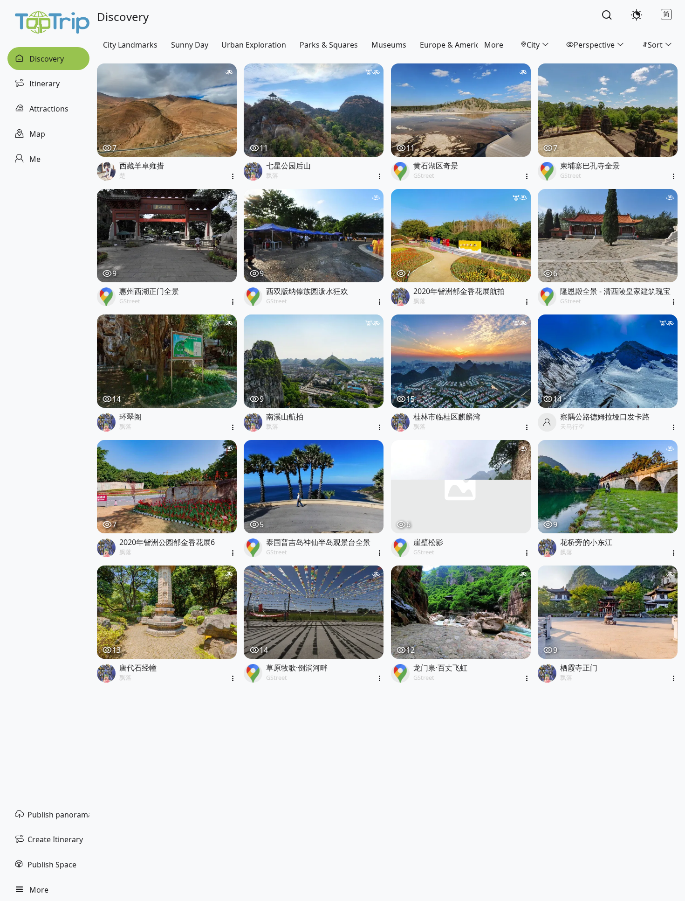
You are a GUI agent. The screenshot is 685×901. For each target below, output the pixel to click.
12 (410, 650)
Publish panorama (58, 815)
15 (410, 399)
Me (34, 159)
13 (116, 650)
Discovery (45, 59)
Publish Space (51, 864)
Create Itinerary (55, 839)
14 (116, 399)
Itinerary (43, 83)
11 (264, 148)
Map (36, 134)
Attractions (47, 109)
